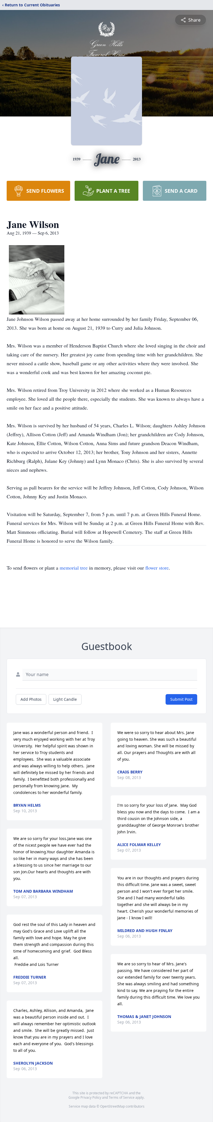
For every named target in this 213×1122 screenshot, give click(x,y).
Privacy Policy (90, 1097)
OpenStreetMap (112, 1106)
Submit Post (181, 699)
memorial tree (74, 567)
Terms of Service (122, 1097)
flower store (157, 567)
